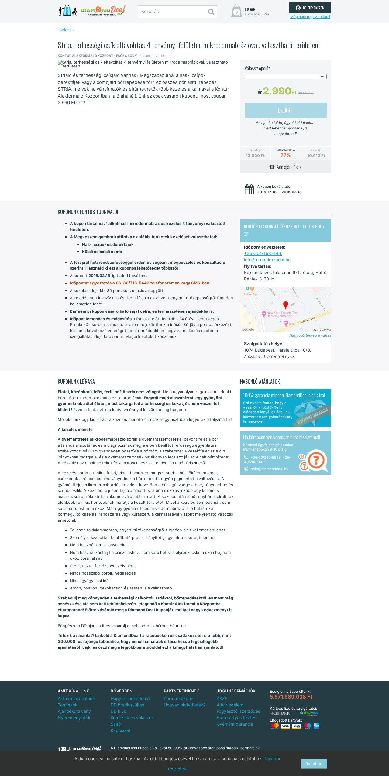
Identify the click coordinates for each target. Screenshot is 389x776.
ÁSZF (222, 698)
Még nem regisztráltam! (310, 16)
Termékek (67, 704)
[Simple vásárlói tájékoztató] (309, 713)
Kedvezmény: (285, 149)
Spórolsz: (316, 150)
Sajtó (116, 723)
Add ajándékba (288, 166)
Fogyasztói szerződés (238, 711)
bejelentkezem (313, 7)
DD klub (118, 711)
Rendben (313, 763)
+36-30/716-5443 (262, 253)
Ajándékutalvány (74, 711)
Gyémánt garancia (235, 723)
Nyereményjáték (74, 717)
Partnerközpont (179, 698)
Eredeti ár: (255, 150)
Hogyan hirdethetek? (184, 704)
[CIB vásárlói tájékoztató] (280, 713)
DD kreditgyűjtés (127, 704)
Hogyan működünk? (130, 698)
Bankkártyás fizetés (236, 717)
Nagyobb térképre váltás (310, 335)
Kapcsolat (120, 730)
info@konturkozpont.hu (267, 259)
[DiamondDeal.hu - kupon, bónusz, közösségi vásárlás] (92, 11)
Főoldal (64, 30)
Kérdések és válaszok (132, 717)
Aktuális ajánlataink (77, 698)
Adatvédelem (230, 704)
